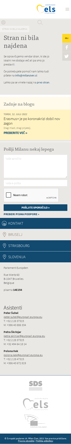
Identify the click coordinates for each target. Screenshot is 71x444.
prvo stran (43, 82)
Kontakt (15, 223)
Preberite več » (15, 133)
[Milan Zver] (17, 9)
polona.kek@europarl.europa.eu (23, 355)
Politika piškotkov (44, 440)
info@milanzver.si (26, 75)
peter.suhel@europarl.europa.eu (23, 317)
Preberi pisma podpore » (21, 214)
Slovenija (16, 256)
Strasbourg (19, 245)
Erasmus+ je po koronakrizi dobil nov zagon (32, 121)
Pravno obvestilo (26, 440)
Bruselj (25, 234)
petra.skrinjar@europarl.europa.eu (24, 336)
